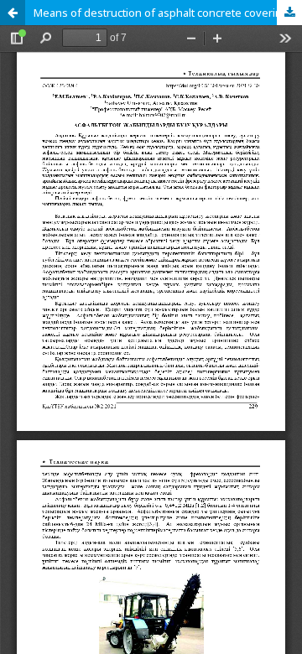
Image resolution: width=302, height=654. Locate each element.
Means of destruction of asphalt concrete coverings (164, 12)
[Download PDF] (289, 12)
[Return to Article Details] (12, 12)
